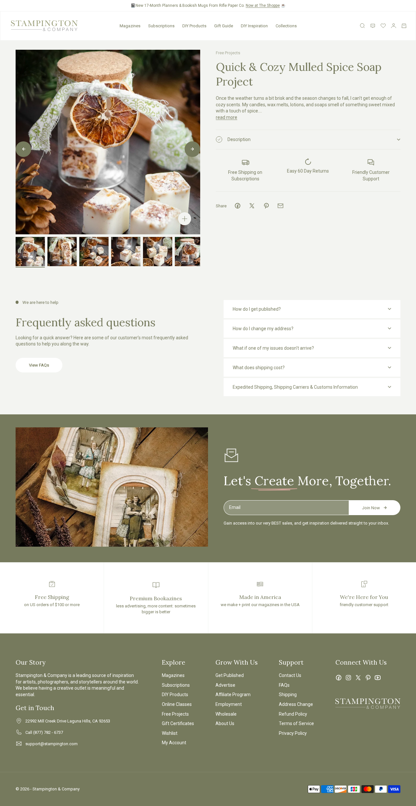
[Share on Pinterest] (266, 205)
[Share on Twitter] (252, 206)
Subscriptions (161, 25)
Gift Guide (223, 25)
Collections (286, 25)
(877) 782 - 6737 (48, 732)
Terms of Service (296, 723)
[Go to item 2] (62, 251)
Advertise (225, 685)
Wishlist (169, 733)
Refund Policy (293, 714)
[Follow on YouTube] (377, 677)
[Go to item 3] (94, 251)
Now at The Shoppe (263, 5)
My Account (174, 742)
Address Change (296, 704)
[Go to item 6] (189, 251)
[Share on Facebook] (237, 205)
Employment (228, 704)
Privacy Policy (293, 733)
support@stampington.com (51, 743)
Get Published (229, 675)
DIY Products (194, 25)
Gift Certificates (178, 723)
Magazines (130, 25)
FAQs (284, 685)
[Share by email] (280, 205)
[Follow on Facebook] (338, 677)
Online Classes (177, 704)
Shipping (288, 694)
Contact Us (290, 675)
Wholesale (226, 714)
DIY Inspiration (254, 25)
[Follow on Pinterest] (368, 677)
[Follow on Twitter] (358, 677)
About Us (224, 723)
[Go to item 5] (157, 251)
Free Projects (228, 52)
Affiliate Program (233, 694)
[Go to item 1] (30, 251)
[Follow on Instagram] (348, 677)
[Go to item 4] (125, 251)
